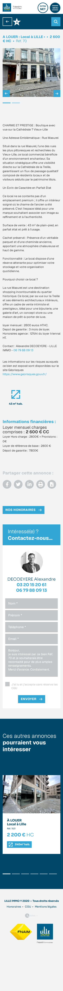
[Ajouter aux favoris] (8, 54)
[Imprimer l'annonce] (40, 484)
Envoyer (28, 699)
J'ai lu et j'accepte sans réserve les (34, 686)
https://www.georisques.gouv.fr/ (25, 374)
